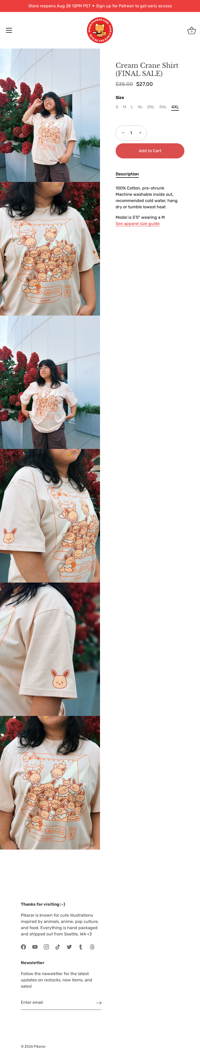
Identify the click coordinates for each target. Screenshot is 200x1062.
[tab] (130, 174)
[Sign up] (99, 1003)
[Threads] (92, 946)
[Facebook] (23, 946)
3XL (163, 106)
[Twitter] (69, 946)
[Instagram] (46, 946)
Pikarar (39, 1046)
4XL (175, 106)
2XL (150, 106)
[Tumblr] (80, 946)
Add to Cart (150, 150)
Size (120, 97)
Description (127, 173)
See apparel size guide (138, 223)
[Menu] (9, 30)
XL (140, 106)
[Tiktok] (57, 946)
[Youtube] (35, 946)
